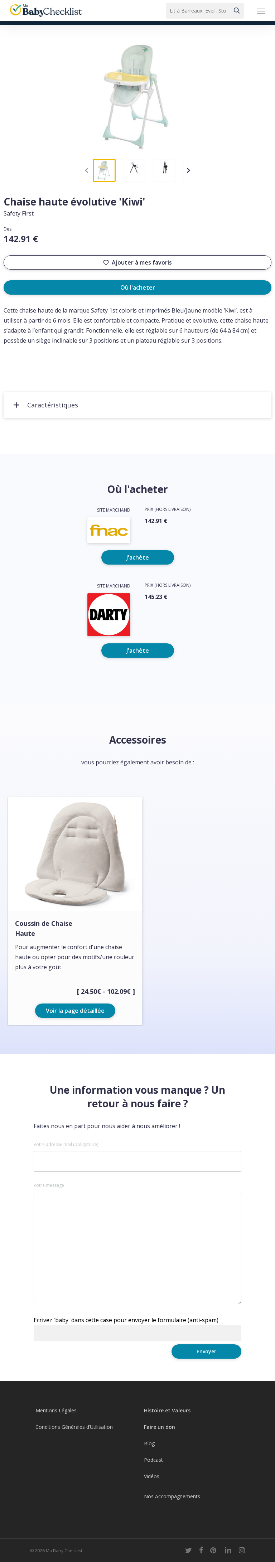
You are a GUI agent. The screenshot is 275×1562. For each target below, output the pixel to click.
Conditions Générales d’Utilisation (74, 1426)
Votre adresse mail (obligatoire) (66, 1144)
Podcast (153, 1459)
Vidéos (151, 1476)
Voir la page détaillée (75, 1011)
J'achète (137, 557)
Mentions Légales (56, 1410)
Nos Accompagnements (172, 1496)
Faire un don (159, 1426)
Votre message (49, 1185)
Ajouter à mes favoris (142, 262)
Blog (149, 1443)
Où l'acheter (137, 287)
